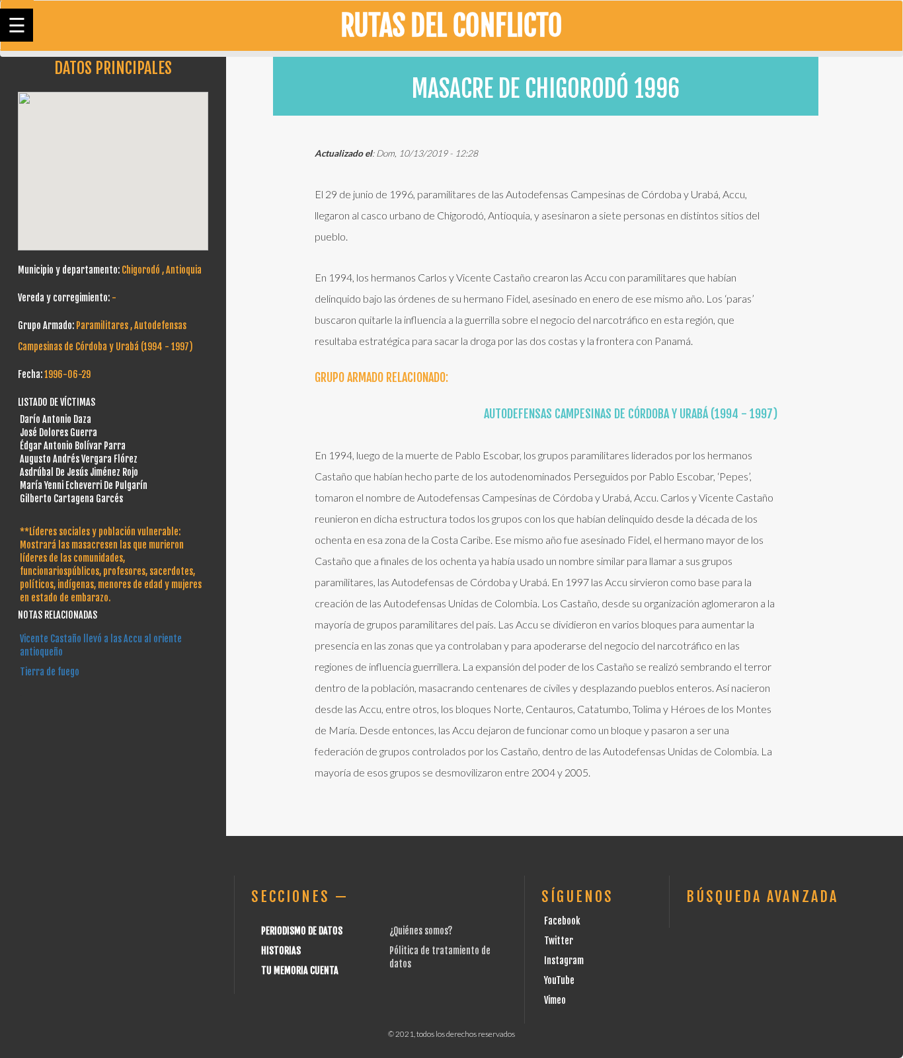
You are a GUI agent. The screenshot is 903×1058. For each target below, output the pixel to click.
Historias (281, 950)
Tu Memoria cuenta (299, 970)
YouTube (559, 980)
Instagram (564, 960)
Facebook (562, 920)
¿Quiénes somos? (420, 930)
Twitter (558, 940)
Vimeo (555, 1000)
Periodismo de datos (301, 930)
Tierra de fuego (49, 671)
